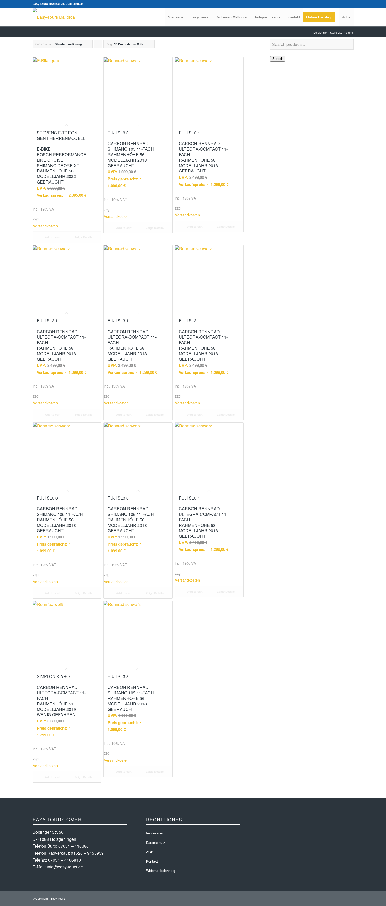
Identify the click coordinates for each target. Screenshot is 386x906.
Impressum (154, 833)
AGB (149, 851)
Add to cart (52, 237)
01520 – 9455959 (87, 853)
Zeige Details (83, 237)
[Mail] (350, 4)
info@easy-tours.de (65, 867)
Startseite (336, 32)
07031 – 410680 (73, 846)
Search (277, 59)
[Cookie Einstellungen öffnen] (11, 899)
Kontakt (152, 861)
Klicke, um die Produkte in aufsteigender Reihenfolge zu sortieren (98, 45)
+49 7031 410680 (72, 4)
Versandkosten (45, 225)
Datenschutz (155, 842)
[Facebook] (342, 4)
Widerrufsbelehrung (160, 870)
